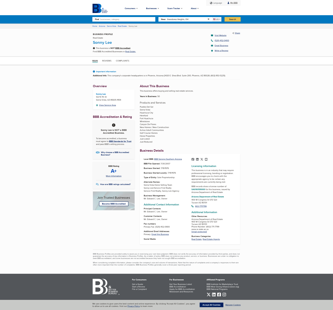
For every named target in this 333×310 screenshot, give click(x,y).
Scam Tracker (173, 8)
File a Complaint (139, 289)
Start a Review (138, 286)
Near (163, 19)
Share (237, 33)
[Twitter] (201, 159)
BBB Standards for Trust (120, 141)
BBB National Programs (217, 289)
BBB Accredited (122, 48)
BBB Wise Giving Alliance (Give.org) (223, 286)
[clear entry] (209, 19)
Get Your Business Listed (180, 284)
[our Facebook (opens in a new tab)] (219, 295)
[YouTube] (206, 159)
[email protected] (199, 231)
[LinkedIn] (197, 159)
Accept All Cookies (211, 304)
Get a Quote (137, 284)
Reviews (106, 60)
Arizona (102, 26)
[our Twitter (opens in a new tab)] (209, 295)
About (193, 8)
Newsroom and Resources (181, 291)
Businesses (151, 8)
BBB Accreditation (177, 286)
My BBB (234, 3)
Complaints (122, 60)
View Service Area (107, 105)
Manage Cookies (233, 305)
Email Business (221, 45)
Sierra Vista (111, 26)
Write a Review (221, 50)
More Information (113, 176)
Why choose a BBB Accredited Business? (115, 153)
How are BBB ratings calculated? (115, 184)
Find (97, 19)
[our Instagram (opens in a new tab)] (224, 295)
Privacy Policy (133, 306)
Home (94, 26)
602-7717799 (201, 206)
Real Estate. (130, 51)
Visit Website (220, 35)
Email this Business (160, 234)
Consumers (130, 8)
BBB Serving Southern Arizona (168, 159)
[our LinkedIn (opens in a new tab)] (214, 295)
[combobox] (127, 19)
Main (95, 60)
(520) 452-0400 (222, 40)
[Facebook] (192, 159)
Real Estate (122, 26)
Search (232, 19)
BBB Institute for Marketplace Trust (222, 284)
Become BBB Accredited (114, 203)
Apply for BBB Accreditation (182, 289)
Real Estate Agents (211, 239)
